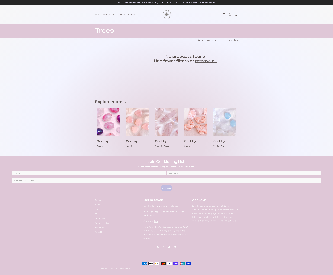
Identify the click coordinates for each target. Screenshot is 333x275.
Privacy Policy (101, 227)
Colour (100, 146)
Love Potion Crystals (108, 268)
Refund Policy (101, 232)
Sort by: (201, 40)
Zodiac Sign (219, 146)
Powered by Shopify (123, 268)
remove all (206, 61)
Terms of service (102, 223)
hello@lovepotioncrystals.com (166, 205)
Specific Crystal (162, 146)
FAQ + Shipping (102, 218)
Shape (187, 146)
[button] (106, 14)
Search (98, 200)
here (156, 221)
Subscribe (166, 188)
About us (98, 214)
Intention (130, 146)
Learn (97, 209)
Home (97, 204)
